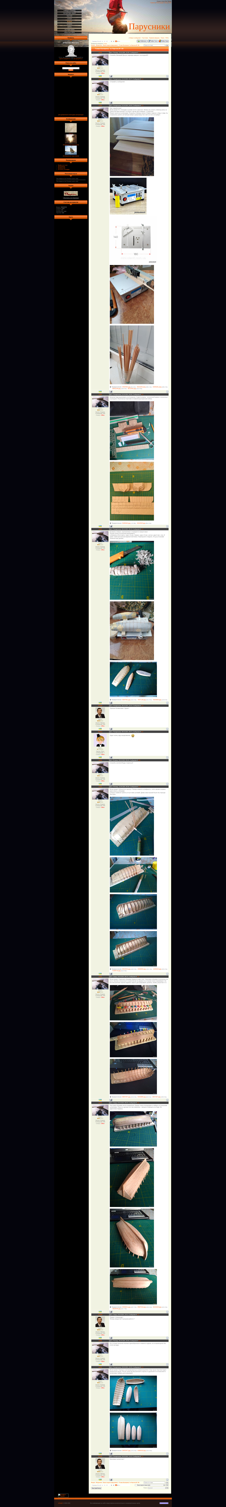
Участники (145, 38)
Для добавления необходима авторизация (70, 114)
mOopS (60, 1503)
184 (142, 394)
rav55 (100, 52)
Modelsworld (61, 168)
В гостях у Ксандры (64, 169)
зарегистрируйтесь (65, 58)
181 (139, 52)
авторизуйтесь (77, 58)
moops (105, 43)
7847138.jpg (142, 700)
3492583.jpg (126, 387)
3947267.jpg (156, 1097)
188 (139, 760)
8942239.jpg (116, 388)
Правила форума (154, 38)
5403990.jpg (142, 1097)
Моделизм (99, 45)
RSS (170, 2)
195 (142, 1456)
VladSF (100, 705)
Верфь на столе (62, 165)
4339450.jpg (142, 969)
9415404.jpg (157, 1307)
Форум (93, 45)
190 (138, 976)
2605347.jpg (126, 1450)
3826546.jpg (116, 1309)
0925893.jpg (157, 700)
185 (142, 529)
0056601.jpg (126, 1307)
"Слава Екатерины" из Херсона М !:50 (129, 45)
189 (139, 786)
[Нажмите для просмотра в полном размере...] (132, 175)
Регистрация (160, 2)
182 (142, 79)
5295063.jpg (126, 523)
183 (142, 105)
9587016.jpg (142, 1307)
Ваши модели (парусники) (110, 45)
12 (113, 41)
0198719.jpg (116, 971)
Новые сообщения (135, 38)
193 (139, 1340)
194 (142, 1367)
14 (117, 41)
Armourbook (61, 166)
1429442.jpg (157, 969)
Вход (166, 2)
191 (138, 1102)
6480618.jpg (142, 1450)
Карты (71, 133)
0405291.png (157, 387)
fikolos (100, 731)
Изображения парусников (71, 144)
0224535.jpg (141, 523)
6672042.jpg (132, 388)
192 (138, 1314)
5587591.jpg (126, 700)
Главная (152, 2)
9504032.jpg (126, 969)
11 (111, 41)
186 (142, 705)
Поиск (162, 38)
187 (142, 731)
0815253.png (141, 387)
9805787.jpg (126, 1097)
